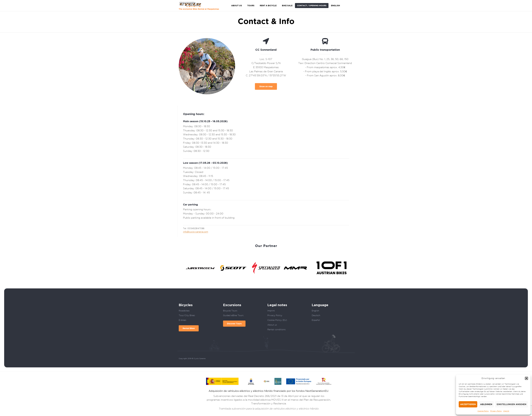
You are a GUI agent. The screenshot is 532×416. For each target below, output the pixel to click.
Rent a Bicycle (268, 5)
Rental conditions (276, 329)
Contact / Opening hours (311, 5)
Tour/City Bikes (187, 315)
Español (316, 320)
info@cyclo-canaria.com (195, 232)
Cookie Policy (483, 411)
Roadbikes (184, 310)
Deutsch (316, 315)
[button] (526, 378)
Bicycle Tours (230, 310)
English (335, 5)
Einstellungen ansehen (511, 404)
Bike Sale (287, 5)
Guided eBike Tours (233, 315)
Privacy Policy (496, 411)
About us (236, 5)
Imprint (506, 411)
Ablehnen (486, 404)
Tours (250, 5)
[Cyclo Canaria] (199, 4)
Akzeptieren (468, 404)
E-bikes (182, 320)
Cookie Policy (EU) (277, 320)
